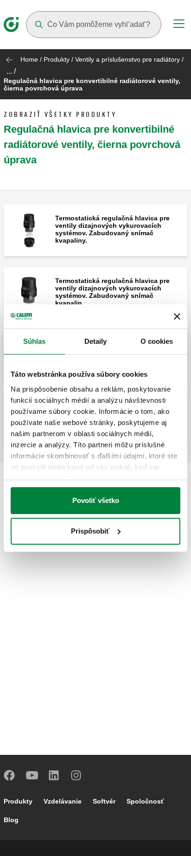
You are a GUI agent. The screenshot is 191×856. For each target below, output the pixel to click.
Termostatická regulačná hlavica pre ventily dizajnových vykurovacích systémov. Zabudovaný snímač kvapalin (112, 292)
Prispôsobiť (90, 531)
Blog (11, 820)
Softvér (104, 801)
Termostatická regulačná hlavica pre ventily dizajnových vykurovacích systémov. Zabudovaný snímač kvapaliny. (112, 229)
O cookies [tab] (156, 341)
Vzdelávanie (63, 801)
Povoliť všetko (95, 500)
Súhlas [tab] (34, 341)
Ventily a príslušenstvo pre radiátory (127, 59)
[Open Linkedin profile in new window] (54, 775)
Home (29, 59)
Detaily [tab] (95, 341)
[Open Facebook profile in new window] (10, 775)
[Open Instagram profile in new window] (76, 775)
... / (11, 71)
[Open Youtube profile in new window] (32, 775)
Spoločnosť (145, 801)
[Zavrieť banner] (177, 316)
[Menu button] (179, 25)
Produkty (57, 59)
